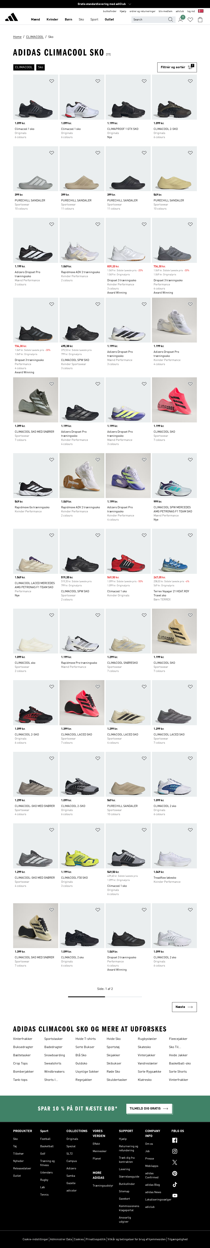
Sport (94, 19)
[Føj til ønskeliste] (51, 82)
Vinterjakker (146, 1055)
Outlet (109, 19)
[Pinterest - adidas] (184, 1174)
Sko (81, 19)
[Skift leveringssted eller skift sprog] (200, 11)
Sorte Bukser (85, 1047)
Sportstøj (113, 1047)
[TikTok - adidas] (184, 1185)
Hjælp (123, 11)
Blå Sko (80, 1055)
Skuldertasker (117, 1080)
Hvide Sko (114, 1039)
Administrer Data (61, 1239)
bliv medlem (165, 11)
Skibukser (114, 1063)
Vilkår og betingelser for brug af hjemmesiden (137, 1239)
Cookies (79, 1239)
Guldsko (81, 1063)
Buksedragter (23, 1047)
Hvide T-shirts (85, 1039)
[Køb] (11, 18)
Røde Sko (113, 1071)
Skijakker (113, 1055)
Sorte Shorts (178, 1071)
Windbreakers (54, 1071)
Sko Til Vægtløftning (178, 1048)
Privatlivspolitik (96, 1239)
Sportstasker (53, 1039)
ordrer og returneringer (142, 11)
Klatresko (145, 1080)
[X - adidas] (184, 1163)
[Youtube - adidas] (184, 1196)
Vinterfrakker (22, 1039)
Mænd (35, 19)
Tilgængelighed (178, 1239)
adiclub (180, 11)
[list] (85, 67)
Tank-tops (20, 1080)
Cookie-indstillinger (35, 1239)
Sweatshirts (52, 1063)
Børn (68, 19)
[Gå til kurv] (200, 20)
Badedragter (53, 1047)
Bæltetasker (22, 1055)
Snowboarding (54, 1055)
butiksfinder (109, 11)
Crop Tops (20, 1063)
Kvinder (52, 19)
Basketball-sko (180, 1063)
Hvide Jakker (178, 1055)
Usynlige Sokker (87, 1071)
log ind (191, 11)
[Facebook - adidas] (184, 1140)
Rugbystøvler (147, 1039)
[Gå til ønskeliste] (190, 20)
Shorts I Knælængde (53, 1080)
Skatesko (144, 1047)
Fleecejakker (178, 1039)
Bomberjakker (23, 1071)
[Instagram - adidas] (184, 1151)
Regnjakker (83, 1080)
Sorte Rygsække (149, 1071)
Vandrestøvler (148, 1063)
